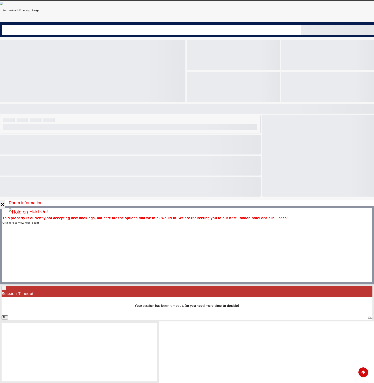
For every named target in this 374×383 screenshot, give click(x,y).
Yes (370, 317)
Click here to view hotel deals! (20, 223)
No (4, 317)
